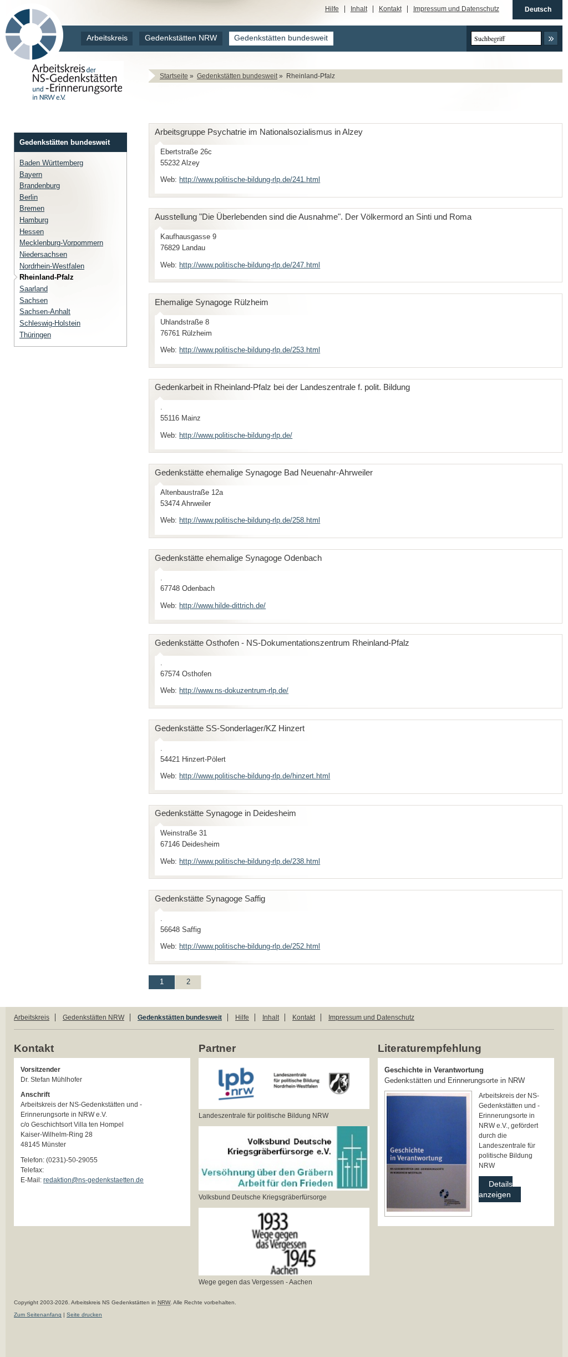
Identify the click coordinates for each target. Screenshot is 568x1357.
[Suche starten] (551, 38)
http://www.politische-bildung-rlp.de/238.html (249, 861)
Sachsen (33, 300)
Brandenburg (39, 185)
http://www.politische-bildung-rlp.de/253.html (249, 350)
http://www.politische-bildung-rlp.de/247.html (249, 265)
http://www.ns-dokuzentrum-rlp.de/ (233, 690)
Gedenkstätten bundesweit (281, 38)
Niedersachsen (43, 254)
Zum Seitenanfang (38, 1315)
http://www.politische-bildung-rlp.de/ (235, 435)
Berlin (28, 197)
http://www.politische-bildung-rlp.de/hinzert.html (254, 776)
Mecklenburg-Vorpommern (61, 243)
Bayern (30, 174)
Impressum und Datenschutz (456, 9)
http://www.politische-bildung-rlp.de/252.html (249, 946)
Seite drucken (84, 1315)
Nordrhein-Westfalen (51, 266)
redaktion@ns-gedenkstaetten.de (93, 1180)
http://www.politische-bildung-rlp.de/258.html (249, 520)
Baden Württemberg (51, 163)
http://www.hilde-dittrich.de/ (222, 605)
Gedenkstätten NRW (181, 38)
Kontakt (390, 9)
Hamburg (33, 220)
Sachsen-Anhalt (44, 311)
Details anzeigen (495, 1187)
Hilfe (332, 9)
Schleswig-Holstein (49, 323)
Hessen (31, 231)
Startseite (174, 76)
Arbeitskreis (107, 38)
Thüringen (35, 335)
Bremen (31, 208)
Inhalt (359, 9)
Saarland (33, 289)
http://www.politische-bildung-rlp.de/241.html (249, 179)
